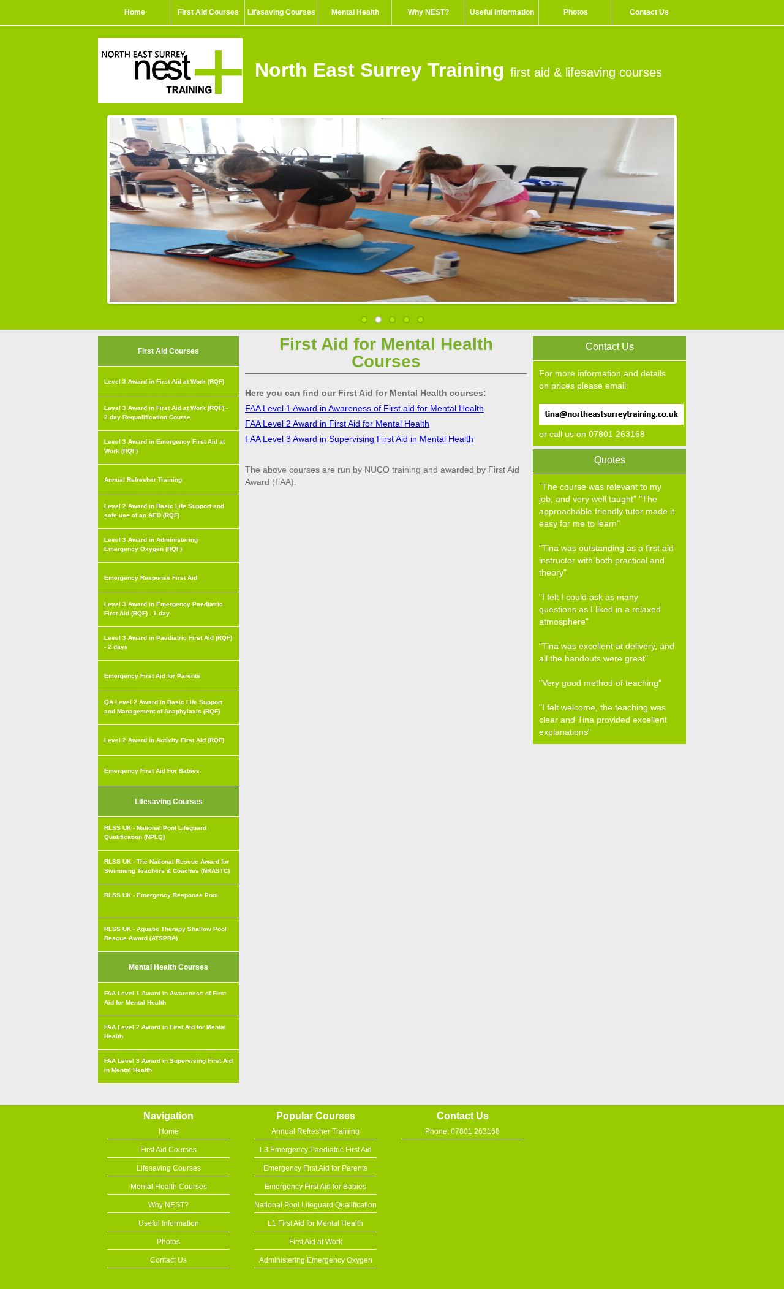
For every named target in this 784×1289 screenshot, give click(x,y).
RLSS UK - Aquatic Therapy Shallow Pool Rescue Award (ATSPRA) (165, 933)
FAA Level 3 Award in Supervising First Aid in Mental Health (168, 1065)
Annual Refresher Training (143, 479)
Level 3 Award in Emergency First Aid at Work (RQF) (164, 446)
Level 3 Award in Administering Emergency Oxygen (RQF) (151, 544)
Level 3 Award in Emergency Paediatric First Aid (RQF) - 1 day (163, 609)
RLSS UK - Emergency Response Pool (161, 895)
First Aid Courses (208, 12)
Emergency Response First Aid (150, 577)
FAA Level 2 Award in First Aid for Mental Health (165, 1032)
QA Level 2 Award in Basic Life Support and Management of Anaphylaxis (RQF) (163, 707)
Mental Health (355, 12)
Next (687, 206)
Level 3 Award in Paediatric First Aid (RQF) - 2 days (168, 642)
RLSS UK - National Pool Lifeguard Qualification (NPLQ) (155, 832)
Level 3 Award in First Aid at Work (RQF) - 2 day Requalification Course (166, 412)
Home (134, 12)
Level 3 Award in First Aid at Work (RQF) (164, 381)
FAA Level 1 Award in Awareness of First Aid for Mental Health (165, 998)
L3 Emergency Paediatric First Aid (316, 1150)
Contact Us (649, 12)
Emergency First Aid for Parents (152, 675)
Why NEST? (428, 12)
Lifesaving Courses (281, 12)
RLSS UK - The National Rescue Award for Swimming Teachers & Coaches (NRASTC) (167, 866)
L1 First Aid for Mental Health (315, 1223)
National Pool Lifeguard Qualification (315, 1205)
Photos (576, 12)
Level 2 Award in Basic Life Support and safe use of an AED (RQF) (164, 511)
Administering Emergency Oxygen (315, 1260)
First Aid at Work (315, 1242)
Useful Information (502, 12)
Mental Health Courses (168, 1186)
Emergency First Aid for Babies (315, 1186)
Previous (97, 206)
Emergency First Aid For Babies (152, 770)
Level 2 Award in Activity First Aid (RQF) (164, 740)
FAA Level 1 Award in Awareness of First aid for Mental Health (364, 408)
